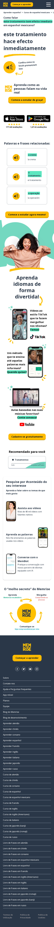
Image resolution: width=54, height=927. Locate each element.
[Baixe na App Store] (14, 118)
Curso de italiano (11, 820)
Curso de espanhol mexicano (37, 12)
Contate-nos (9, 683)
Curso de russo (10, 837)
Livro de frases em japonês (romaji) (19, 894)
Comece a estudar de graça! (27, 99)
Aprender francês (11, 746)
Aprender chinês (10, 729)
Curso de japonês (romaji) (15, 831)
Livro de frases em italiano (15, 888)
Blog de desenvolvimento (15, 717)
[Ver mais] (48, 5)
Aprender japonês (11, 763)
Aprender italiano (11, 757)
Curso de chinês (10, 780)
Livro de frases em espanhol (16, 865)
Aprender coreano (11, 734)
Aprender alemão (11, 723)
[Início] (8, 88)
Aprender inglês (10, 751)
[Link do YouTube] (30, 669)
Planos (6, 700)
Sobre (6, 677)
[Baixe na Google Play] (38, 118)
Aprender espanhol (12, 12)
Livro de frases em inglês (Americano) (20, 877)
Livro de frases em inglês (14, 882)
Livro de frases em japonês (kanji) (19, 899)
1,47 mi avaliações (38, 127)
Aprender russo (10, 768)
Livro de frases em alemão (15, 842)
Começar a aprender (22, 4)
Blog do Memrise (11, 712)
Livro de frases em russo (14, 905)
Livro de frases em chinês (15, 848)
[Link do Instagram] (37, 669)
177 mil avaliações (14, 127)
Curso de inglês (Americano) (16, 814)
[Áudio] (10, 67)
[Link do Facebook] (17, 669)
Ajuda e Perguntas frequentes (17, 689)
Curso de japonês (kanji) (14, 825)
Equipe (6, 706)
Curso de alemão (11, 774)
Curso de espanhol (12, 791)
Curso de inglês (10, 808)
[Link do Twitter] (24, 669)
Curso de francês (11, 803)
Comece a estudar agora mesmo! (27, 214)
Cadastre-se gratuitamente (27, 436)
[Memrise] (6, 5)
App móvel (8, 695)
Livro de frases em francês (15, 871)
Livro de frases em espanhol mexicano (21, 859)
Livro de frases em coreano (16, 854)
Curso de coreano (11, 786)
